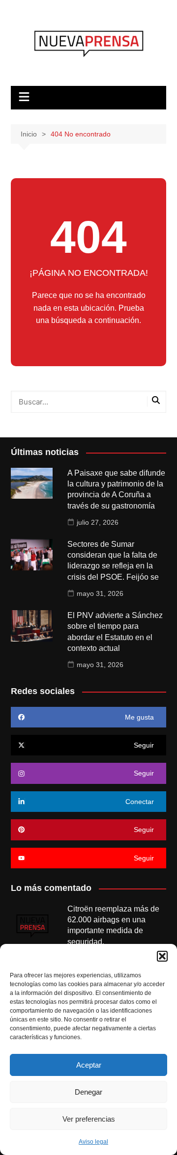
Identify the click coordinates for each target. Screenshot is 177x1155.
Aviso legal (93, 1141)
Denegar (88, 1092)
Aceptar (88, 1065)
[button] (162, 956)
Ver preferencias (88, 1119)
